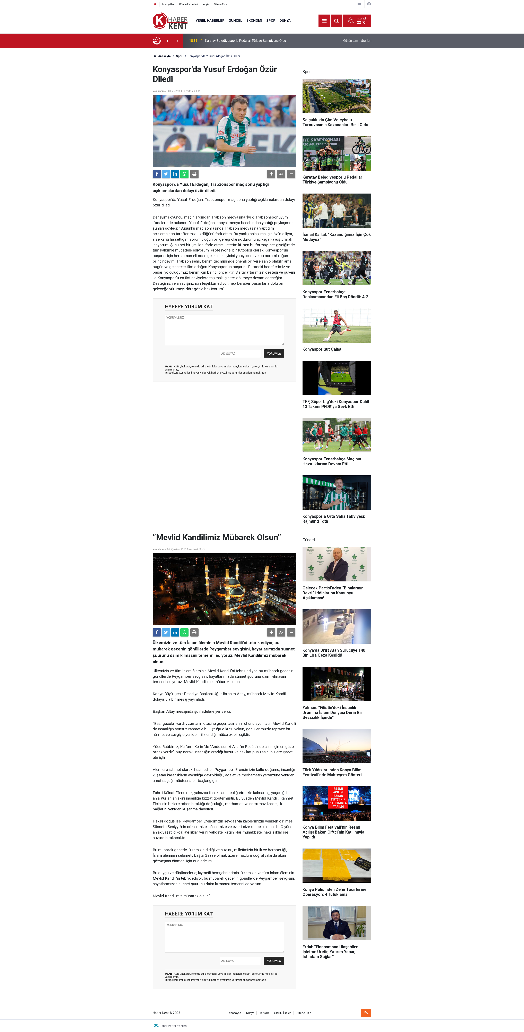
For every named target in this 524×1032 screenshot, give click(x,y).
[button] (271, 174)
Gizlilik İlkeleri (282, 1013)
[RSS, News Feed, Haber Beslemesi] (366, 1013)
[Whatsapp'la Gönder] (184, 174)
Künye (250, 1013)
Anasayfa (234, 1013)
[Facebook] (157, 174)
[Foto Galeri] (369, 4)
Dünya (285, 20)
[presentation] (167, 40)
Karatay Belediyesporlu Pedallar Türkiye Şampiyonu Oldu (245, 41)
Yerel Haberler (210, 20)
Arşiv (206, 4)
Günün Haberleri (188, 4)
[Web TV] (359, 4)
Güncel (235, 20)
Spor (271, 20)
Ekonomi (254, 20)
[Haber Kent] (170, 20)
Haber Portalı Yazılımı (173, 1025)
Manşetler (168, 4)
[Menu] (324, 21)
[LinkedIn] (175, 174)
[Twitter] (166, 174)
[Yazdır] (194, 174)
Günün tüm (357, 41)
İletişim (264, 1013)
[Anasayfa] (155, 4)
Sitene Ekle (220, 4)
